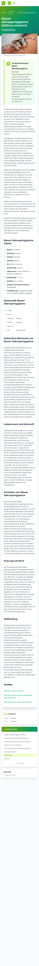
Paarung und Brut (10, 752)
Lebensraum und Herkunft (12, 745)
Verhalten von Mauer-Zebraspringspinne (17, 748)
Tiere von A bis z (11, 12)
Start (4, 12)
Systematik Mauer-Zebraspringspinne (16, 738)
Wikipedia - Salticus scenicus (14, 691)
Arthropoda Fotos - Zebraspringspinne (17, 702)
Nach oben (20, 763)
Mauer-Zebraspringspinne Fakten (15, 735)
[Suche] (9, 3)
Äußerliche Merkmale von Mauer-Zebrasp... (18, 741)
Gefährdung (8, 755)
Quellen (6, 759)
